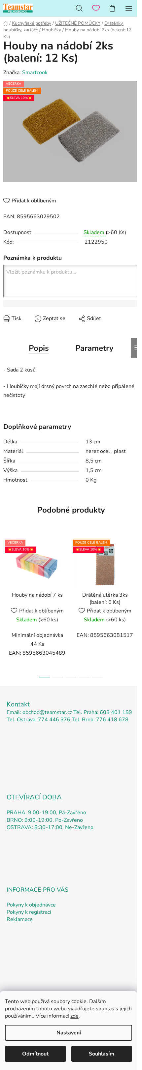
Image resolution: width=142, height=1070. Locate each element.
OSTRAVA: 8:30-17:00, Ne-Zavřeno (50, 827)
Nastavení (68, 1032)
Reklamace (20, 919)
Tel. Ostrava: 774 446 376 (38, 719)
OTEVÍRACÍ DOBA (34, 797)
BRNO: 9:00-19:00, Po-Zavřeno (45, 820)
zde (74, 1016)
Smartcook (35, 72)
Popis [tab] (39, 348)
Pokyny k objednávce (31, 904)
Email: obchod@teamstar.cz (39, 712)
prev (7, 568)
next (135, 568)
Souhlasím (101, 1053)
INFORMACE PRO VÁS (37, 890)
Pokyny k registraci (29, 912)
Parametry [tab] (94, 348)
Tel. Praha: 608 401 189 (102, 712)
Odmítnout (35, 1053)
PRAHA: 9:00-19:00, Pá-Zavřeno (46, 812)
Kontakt (18, 704)
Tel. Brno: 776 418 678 (100, 719)
